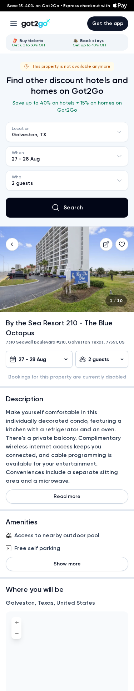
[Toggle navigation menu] (13, 23)
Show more (67, 564)
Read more (67, 496)
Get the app (107, 23)
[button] (12, 244)
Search (73, 207)
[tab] (37, 42)
